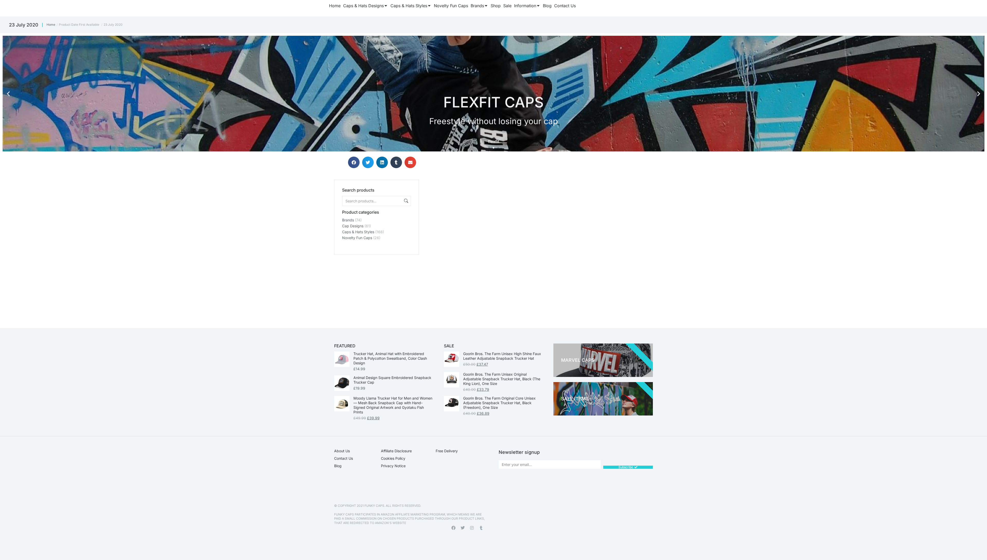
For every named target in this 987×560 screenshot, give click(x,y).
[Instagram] (472, 528)
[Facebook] (453, 528)
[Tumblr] (481, 528)
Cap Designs (352, 226)
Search (405, 201)
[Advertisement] (376, 287)
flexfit (493, 139)
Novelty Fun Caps (357, 238)
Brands (348, 220)
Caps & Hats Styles (358, 232)
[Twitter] (463, 528)
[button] (8, 94)
